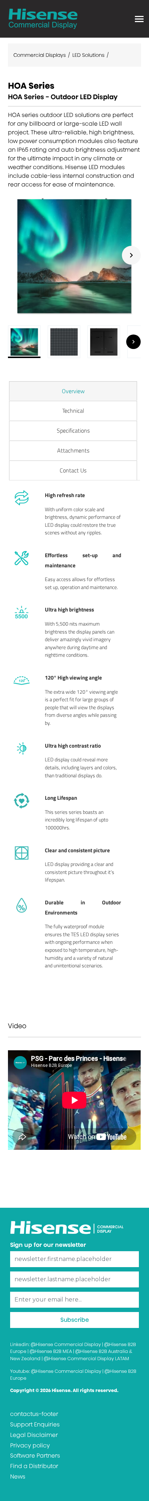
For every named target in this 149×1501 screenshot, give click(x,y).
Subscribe (74, 1320)
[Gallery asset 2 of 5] (64, 341)
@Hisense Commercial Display (66, 1344)
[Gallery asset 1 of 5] (74, 255)
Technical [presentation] (73, 410)
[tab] (73, 391)
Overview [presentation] (73, 391)
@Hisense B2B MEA (51, 1351)
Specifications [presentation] (73, 430)
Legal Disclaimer (34, 1435)
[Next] (131, 255)
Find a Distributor (34, 1466)
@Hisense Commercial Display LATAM (86, 1358)
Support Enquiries (35, 1424)
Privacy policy (30, 1445)
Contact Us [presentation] (73, 470)
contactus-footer (34, 1414)
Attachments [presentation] (73, 450)
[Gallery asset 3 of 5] (104, 341)
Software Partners (35, 1455)
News (17, 1476)
